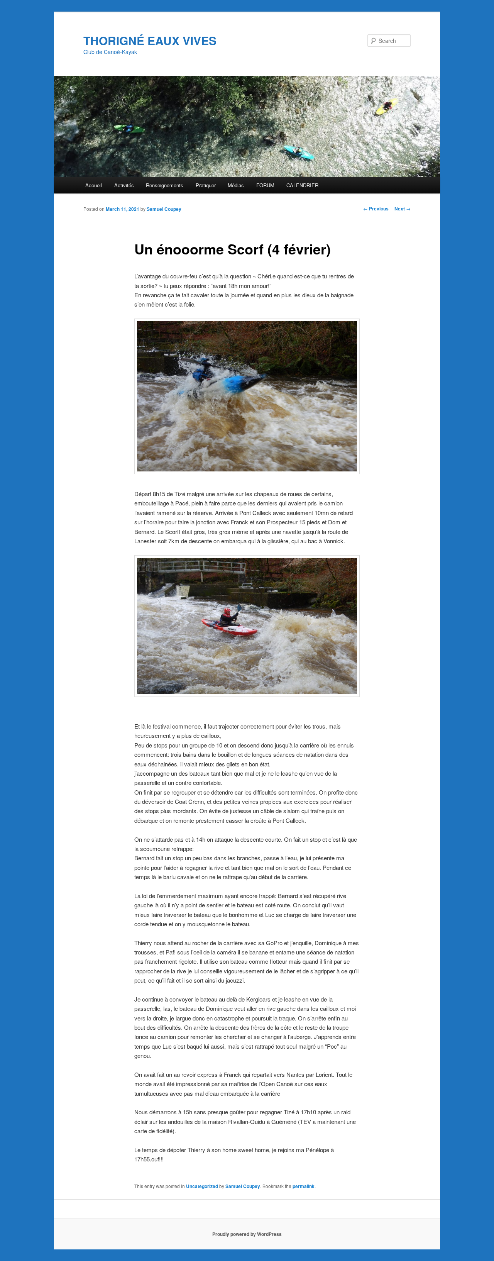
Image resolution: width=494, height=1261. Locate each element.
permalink (304, 1186)
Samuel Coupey (164, 208)
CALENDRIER (302, 185)
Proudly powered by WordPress (247, 1233)
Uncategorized (202, 1186)
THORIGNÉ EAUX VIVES (150, 40)
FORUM (265, 185)
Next (402, 208)
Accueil (93, 185)
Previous (376, 208)
